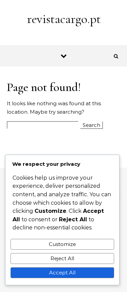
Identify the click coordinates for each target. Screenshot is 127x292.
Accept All (62, 272)
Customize (62, 244)
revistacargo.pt (64, 19)
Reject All (62, 258)
